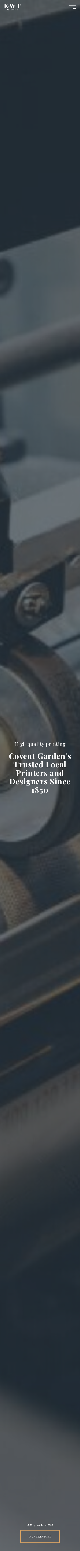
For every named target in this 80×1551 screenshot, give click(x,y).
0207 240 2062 (40, 1524)
